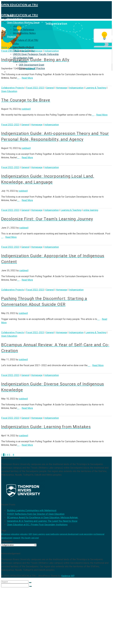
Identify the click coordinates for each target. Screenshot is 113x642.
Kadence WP (68, 575)
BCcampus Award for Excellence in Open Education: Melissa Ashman (42, 517)
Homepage (36, 50)
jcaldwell (30, 68)
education (15, 534)
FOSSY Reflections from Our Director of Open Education (35, 514)
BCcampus (5, 534)
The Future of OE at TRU (25, 40)
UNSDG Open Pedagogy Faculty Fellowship (36, 54)
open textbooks (52, 534)
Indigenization (51, 50)
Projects (11, 36)
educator (24, 534)
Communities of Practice (32, 635)
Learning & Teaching (95, 87)
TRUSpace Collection (24, 620)
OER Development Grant (31, 64)
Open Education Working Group (23, 22)
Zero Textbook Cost (24, 617)
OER (30, 534)
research (16, 538)
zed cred (35, 538)
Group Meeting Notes (24, 33)
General (25, 50)
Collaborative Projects (12, 87)
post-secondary (86, 534)
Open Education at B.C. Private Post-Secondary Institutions (37, 524)
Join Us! (17, 26)
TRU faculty (26, 538)
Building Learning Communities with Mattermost (31, 510)
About (10, 591)
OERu (16, 43)
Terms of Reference (23, 29)
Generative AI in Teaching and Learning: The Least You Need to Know (42, 521)
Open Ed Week (15, 19)
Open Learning (39, 534)
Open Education (9, 91)
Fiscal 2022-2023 (10, 50)
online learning (90, 210)
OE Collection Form (23, 626)
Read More (27, 78)
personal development (69, 534)
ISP (9, 72)
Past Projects (20, 629)
